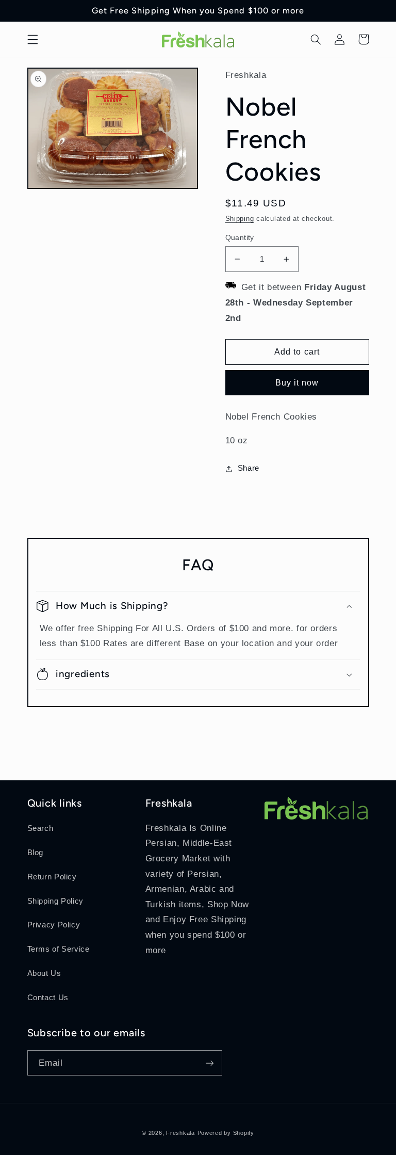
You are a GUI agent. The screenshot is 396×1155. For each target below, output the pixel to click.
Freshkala (180, 1133)
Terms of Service (58, 949)
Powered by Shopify (225, 1133)
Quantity (239, 238)
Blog (35, 852)
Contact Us (48, 997)
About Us (44, 973)
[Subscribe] (209, 1063)
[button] (32, 39)
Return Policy (52, 877)
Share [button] (248, 468)
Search (40, 828)
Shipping (239, 218)
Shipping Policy (55, 901)
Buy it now (297, 382)
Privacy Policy (53, 925)
